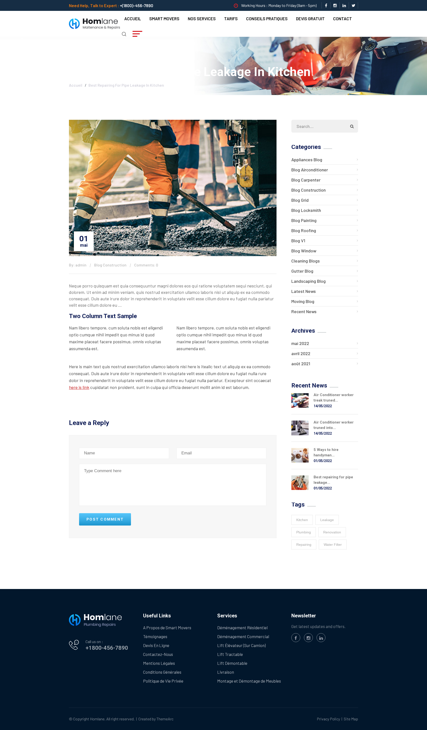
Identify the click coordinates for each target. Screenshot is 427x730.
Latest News (303, 291)
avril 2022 (300, 353)
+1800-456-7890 (106, 648)
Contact (342, 18)
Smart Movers (164, 18)
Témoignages (155, 636)
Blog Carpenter (305, 179)
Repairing (303, 545)
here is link (79, 387)
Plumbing (303, 532)
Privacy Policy (328, 718)
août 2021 (300, 363)
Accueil (132, 18)
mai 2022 (300, 343)
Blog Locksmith (306, 210)
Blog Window (303, 250)
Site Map (351, 718)
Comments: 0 (146, 265)
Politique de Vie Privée (163, 680)
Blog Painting (304, 220)
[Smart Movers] (94, 23)
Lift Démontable (232, 663)
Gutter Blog (302, 271)
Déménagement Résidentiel (242, 627)
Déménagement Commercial (243, 636)
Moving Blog (302, 301)
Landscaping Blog (308, 281)
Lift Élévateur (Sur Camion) (241, 645)
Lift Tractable (230, 654)
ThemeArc (164, 718)
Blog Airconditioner (309, 169)
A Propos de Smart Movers (167, 627)
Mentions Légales (159, 663)
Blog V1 (298, 240)
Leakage (327, 520)
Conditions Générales (162, 671)
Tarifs (231, 18)
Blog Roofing (303, 230)
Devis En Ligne (156, 645)
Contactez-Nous (158, 654)
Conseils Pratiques (267, 18)
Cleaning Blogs (305, 261)
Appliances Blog (306, 159)
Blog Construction (110, 265)
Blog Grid (300, 200)
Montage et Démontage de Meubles (249, 680)
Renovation (332, 532)
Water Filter (333, 545)
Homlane (97, 718)
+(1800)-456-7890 (136, 5)
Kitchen (302, 520)
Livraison (225, 671)
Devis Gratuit (310, 18)
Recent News (304, 311)
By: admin (77, 265)
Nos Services (202, 18)
